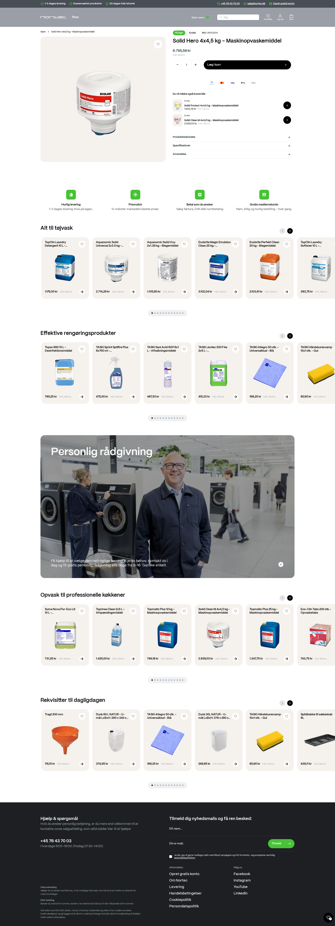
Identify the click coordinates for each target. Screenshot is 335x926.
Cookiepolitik (180, 900)
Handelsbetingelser (185, 893)
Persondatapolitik (184, 906)
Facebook (242, 874)
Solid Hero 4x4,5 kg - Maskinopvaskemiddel (73, 32)
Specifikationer (181, 145)
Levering (176, 887)
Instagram (242, 880)
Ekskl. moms (198, 18)
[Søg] (220, 17)
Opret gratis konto (184, 874)
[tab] (152, 313)
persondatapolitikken (184, 858)
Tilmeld (276, 843)
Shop (75, 17)
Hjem (43, 32)
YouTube (241, 887)
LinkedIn (241, 893)
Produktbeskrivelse (184, 137)
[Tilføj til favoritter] (158, 44)
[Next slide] (290, 231)
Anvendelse (179, 154)
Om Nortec (178, 880)
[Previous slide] (282, 231)
